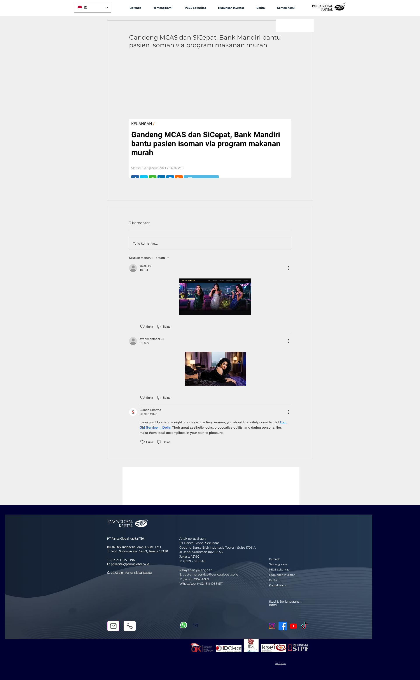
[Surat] (113, 626)
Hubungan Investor (282, 574)
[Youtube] (293, 626)
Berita (273, 580)
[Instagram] (272, 626)
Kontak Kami (277, 585)
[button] (162, 8)
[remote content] (210, 118)
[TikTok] (304, 626)
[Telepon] (130, 626)
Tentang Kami (278, 564)
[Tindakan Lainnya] (288, 268)
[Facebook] (282, 626)
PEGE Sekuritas (279, 569)
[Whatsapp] (183, 625)
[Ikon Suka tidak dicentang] (142, 326)
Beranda (274, 559)
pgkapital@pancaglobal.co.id (130, 564)
